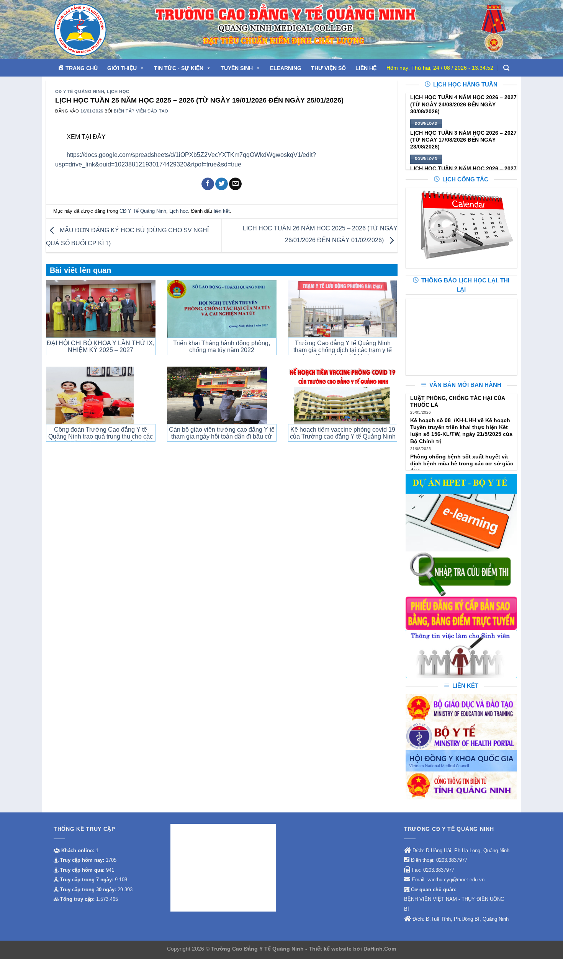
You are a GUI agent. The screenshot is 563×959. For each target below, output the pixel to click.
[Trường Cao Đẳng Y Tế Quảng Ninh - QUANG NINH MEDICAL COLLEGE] (97, 29)
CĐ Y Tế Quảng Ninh (79, 91)
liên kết (222, 211)
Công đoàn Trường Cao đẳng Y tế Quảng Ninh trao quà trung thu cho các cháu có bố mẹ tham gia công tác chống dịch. (100, 439)
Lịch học (118, 91)
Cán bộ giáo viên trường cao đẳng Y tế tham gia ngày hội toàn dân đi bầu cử (222, 433)
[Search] (506, 67)
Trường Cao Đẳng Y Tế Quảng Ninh (258, 949)
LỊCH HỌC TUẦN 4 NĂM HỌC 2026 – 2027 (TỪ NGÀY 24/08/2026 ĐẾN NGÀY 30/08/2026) (463, 104)
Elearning (285, 68)
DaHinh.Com (379, 949)
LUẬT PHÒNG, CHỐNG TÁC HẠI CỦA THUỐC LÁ (457, 401)
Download (426, 124)
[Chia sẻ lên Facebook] (207, 184)
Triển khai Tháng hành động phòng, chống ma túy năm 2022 (221, 346)
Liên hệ (365, 68)
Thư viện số (328, 68)
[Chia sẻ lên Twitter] (221, 184)
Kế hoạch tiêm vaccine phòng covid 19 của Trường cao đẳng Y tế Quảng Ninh (343, 433)
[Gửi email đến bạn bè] (235, 184)
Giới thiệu (122, 68)
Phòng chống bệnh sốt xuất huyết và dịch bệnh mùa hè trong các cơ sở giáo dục (462, 463)
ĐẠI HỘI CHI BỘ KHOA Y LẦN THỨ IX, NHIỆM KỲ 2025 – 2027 (100, 346)
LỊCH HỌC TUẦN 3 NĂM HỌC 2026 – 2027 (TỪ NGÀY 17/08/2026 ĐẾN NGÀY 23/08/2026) (463, 140)
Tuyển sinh (237, 68)
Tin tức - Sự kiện (178, 68)
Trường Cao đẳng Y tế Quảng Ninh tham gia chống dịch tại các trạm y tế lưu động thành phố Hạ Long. (342, 350)
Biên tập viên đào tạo (141, 111)
